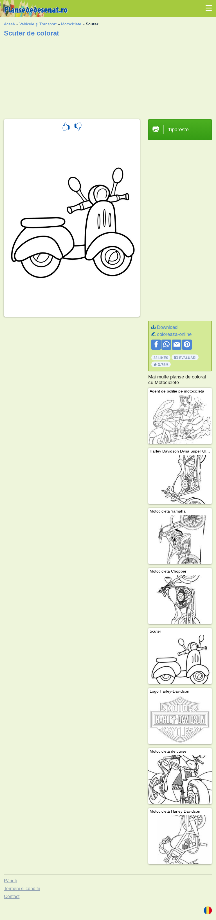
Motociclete (71, 24)
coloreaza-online (174, 334)
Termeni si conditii (22, 888)
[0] (78, 127)
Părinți (10, 880)
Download (167, 327)
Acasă (9, 24)
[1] (66, 127)
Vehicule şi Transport (38, 24)
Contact (11, 896)
